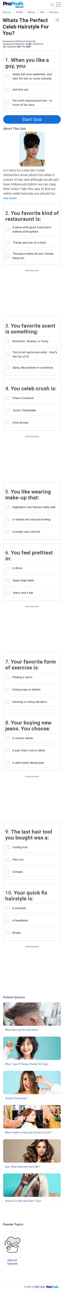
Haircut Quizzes (12, 1262)
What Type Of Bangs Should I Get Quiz (26, 1064)
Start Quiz (32, 119)
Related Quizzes (14, 997)
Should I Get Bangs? (16, 1098)
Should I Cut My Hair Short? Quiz (23, 1201)
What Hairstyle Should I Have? (22, 1029)
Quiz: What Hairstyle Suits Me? (22, 1166)
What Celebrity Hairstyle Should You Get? (28, 1132)
